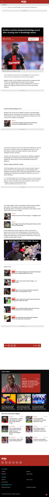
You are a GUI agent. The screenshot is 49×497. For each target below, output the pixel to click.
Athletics (28, 471)
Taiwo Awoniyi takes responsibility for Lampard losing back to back (39, 420)
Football (5, 7)
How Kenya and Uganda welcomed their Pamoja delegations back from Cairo (39, 407)
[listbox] (24, 402)
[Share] (41, 39)
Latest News (4, 4)
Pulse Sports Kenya (6, 487)
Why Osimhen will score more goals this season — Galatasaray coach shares (39, 430)
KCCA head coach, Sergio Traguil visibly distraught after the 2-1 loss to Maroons (8, 407)
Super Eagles (12, 426)
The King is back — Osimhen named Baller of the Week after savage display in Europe (16, 421)
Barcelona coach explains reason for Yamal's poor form (40, 440)
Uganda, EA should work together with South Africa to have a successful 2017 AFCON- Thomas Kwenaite (30, 384)
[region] (24, 402)
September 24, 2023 (21, 183)
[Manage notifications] (46, 495)
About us (4, 479)
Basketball (4, 473)
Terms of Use (29, 479)
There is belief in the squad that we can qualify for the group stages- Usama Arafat (24, 407)
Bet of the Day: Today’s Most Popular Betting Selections (16, 440)
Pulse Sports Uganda (31, 487)
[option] (9, 402)
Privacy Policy (5, 482)
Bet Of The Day (12, 437)
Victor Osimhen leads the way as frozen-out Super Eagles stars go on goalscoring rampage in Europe (15, 431)
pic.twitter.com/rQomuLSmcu (19, 182)
